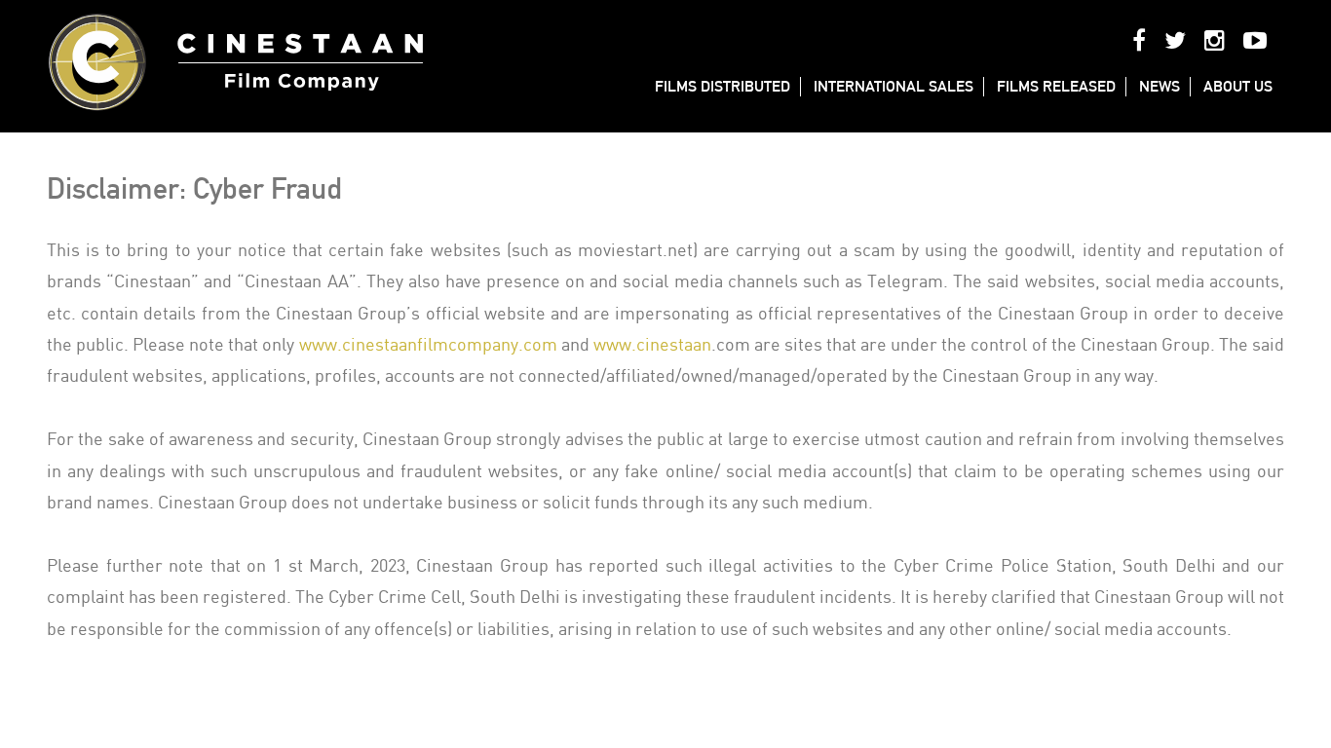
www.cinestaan (652, 345)
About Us (1238, 86)
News (1159, 86)
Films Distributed (722, 86)
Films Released (1056, 86)
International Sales (893, 86)
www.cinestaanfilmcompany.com (428, 345)
